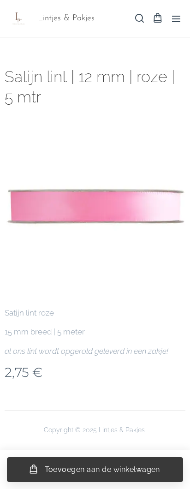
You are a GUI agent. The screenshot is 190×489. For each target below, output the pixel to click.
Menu (176, 18)
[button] (139, 18)
